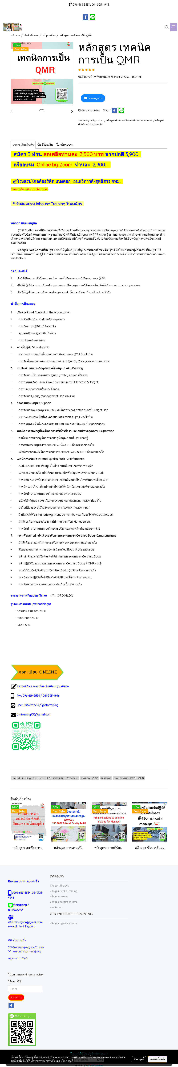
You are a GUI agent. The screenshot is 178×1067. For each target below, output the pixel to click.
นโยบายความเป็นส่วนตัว (43, 1060)
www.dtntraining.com (21, 926)
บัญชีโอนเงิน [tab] (45, 144)
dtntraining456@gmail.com (34, 714)
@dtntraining (50, 705)
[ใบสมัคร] (37, 671)
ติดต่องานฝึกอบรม (59, 885)
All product (97, 120)
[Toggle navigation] (173, 27)
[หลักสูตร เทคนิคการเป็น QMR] (42, 73)
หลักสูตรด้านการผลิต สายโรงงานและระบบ (129, 120)
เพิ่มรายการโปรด (90, 110)
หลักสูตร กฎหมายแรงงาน (63, 901)
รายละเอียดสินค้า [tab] (23, 144)
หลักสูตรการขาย (59, 896)
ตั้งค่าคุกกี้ (139, 1059)
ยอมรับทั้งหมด (157, 1059)
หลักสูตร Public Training (63, 891)
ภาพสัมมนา (56, 907)
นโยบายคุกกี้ (67, 1060)
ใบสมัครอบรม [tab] (65, 144)
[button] (165, 27)
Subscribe (16, 997)
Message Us (95, 98)
